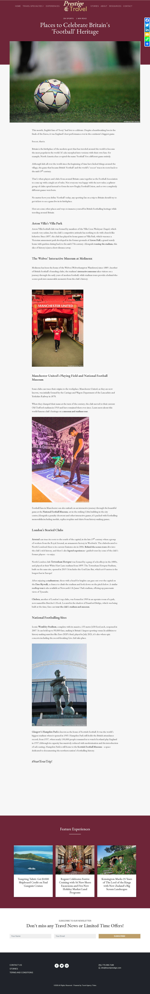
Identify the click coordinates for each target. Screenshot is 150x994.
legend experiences (76, 550)
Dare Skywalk (41, 584)
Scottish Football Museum (90, 746)
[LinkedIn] (147, 29)
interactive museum (87, 271)
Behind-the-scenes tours (96, 546)
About (104, 6)
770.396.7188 (108, 965)
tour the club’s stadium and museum (72, 606)
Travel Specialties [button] (33, 6)
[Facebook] (147, 20)
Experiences (53, 6)
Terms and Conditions (21, 973)
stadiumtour (53, 580)
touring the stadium (103, 243)
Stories (94, 6)
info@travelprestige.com (111, 968)
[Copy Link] (147, 39)
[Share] (147, 43)
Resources (115, 6)
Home (18, 6)
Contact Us (16, 965)
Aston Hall (95, 240)
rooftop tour (38, 587)
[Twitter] (147, 25)
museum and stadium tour (75, 411)
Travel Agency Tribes (89, 985)
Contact (127, 6)
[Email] (147, 34)
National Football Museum (55, 511)
